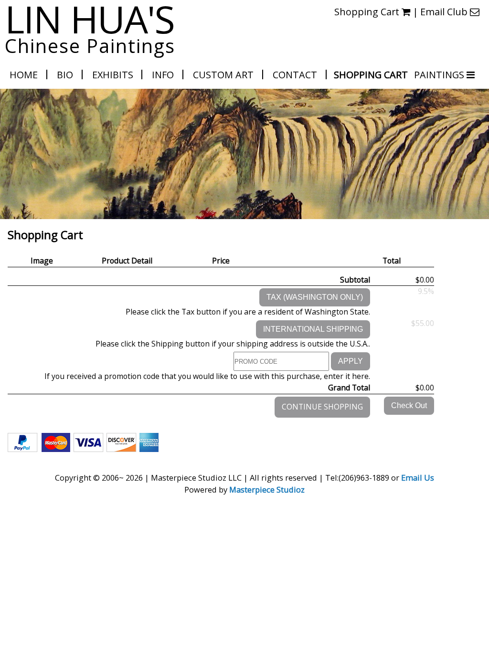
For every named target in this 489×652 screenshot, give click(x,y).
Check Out (409, 405)
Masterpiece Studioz (267, 489)
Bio (65, 74)
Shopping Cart (371, 74)
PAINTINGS (440, 74)
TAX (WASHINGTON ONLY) (314, 297)
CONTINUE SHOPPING (322, 406)
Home (24, 74)
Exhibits (112, 74)
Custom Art (223, 74)
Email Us (417, 477)
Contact (295, 74)
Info (163, 74)
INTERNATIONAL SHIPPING (313, 329)
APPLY (350, 361)
